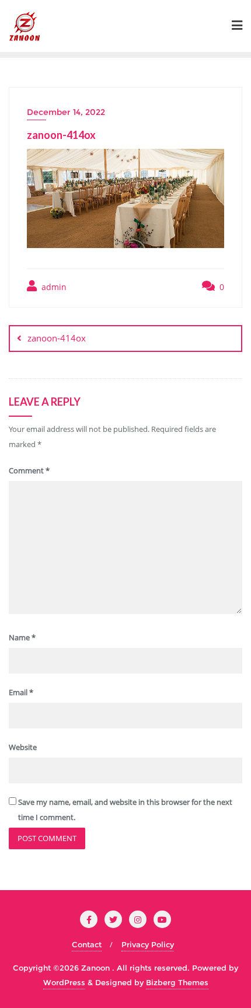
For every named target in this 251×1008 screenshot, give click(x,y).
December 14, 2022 (66, 112)
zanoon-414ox (56, 338)
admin (53, 286)
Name (22, 637)
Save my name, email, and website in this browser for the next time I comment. (125, 809)
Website (23, 747)
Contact (87, 944)
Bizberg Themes (177, 982)
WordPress (64, 982)
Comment (29, 470)
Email (21, 692)
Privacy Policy (147, 944)
